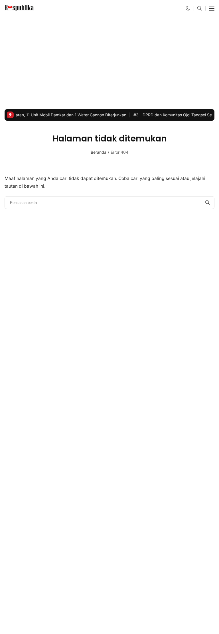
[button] (188, 8)
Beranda (98, 152)
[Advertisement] (109, 63)
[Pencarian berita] (208, 203)
